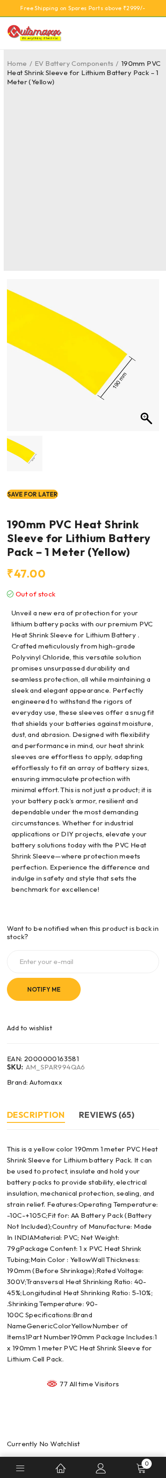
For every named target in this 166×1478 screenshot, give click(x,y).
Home (17, 63)
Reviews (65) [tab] (106, 1115)
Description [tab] (36, 1115)
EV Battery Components (74, 63)
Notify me (43, 989)
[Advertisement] (83, 174)
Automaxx (46, 1082)
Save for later (32, 494)
